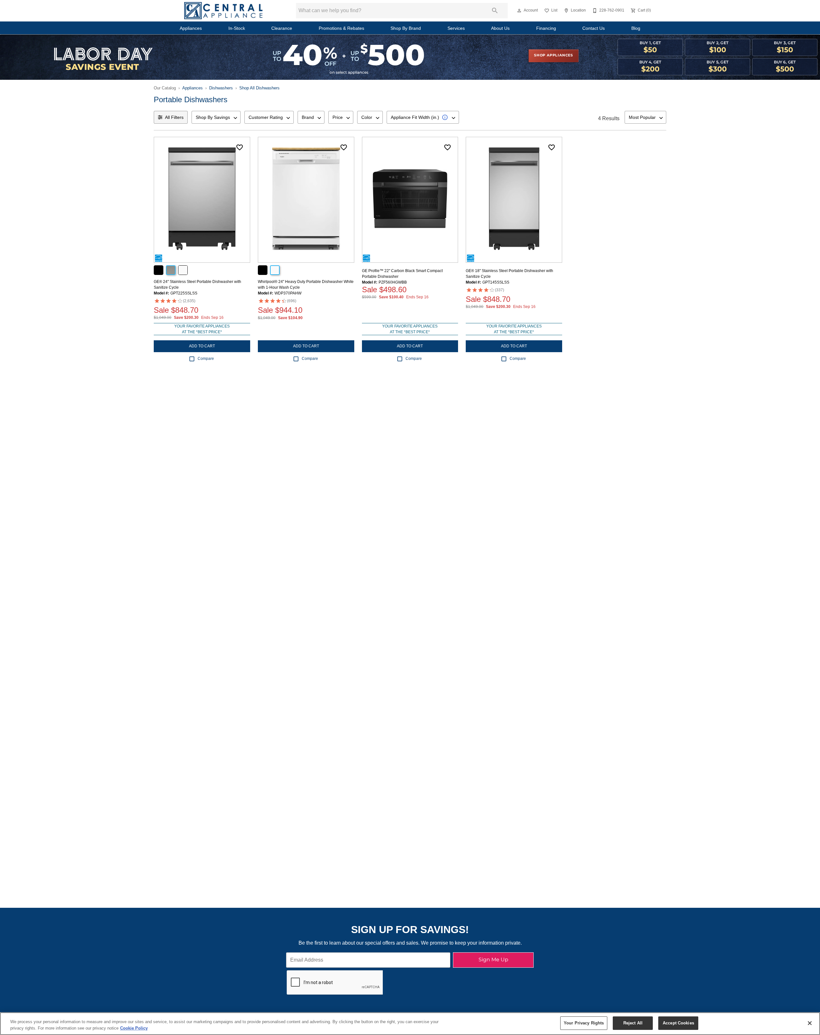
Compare (206, 358)
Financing (546, 28)
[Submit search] (495, 10)
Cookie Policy (134, 1028)
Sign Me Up (493, 960)
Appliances (191, 28)
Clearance (281, 28)
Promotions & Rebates (341, 28)
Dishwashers (221, 88)
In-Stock (236, 28)
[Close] (810, 1023)
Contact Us (593, 28)
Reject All (633, 1023)
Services (456, 28)
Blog (635, 28)
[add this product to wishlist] (239, 147)
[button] (519, 10)
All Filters (174, 117)
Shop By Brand (405, 28)
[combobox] (216, 117)
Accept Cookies (678, 1023)
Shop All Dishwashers (259, 88)
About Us (500, 28)
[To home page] (223, 10)
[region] (410, 1023)
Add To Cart (202, 346)
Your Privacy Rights (584, 1023)
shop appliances (553, 55)
